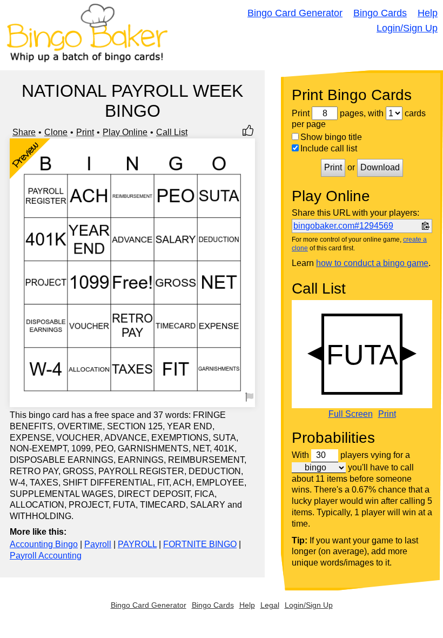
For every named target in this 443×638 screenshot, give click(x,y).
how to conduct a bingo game (372, 263)
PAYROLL (137, 544)
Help (428, 13)
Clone (56, 132)
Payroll (97, 544)
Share (24, 132)
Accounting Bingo (44, 544)
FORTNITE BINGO (200, 544)
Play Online (125, 132)
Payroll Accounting (46, 555)
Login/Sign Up (407, 28)
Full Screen (350, 414)
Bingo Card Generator (295, 13)
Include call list (328, 148)
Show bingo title (331, 137)
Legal (269, 605)
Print (85, 132)
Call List (171, 132)
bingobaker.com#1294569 (343, 225)
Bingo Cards (380, 13)
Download (380, 167)
